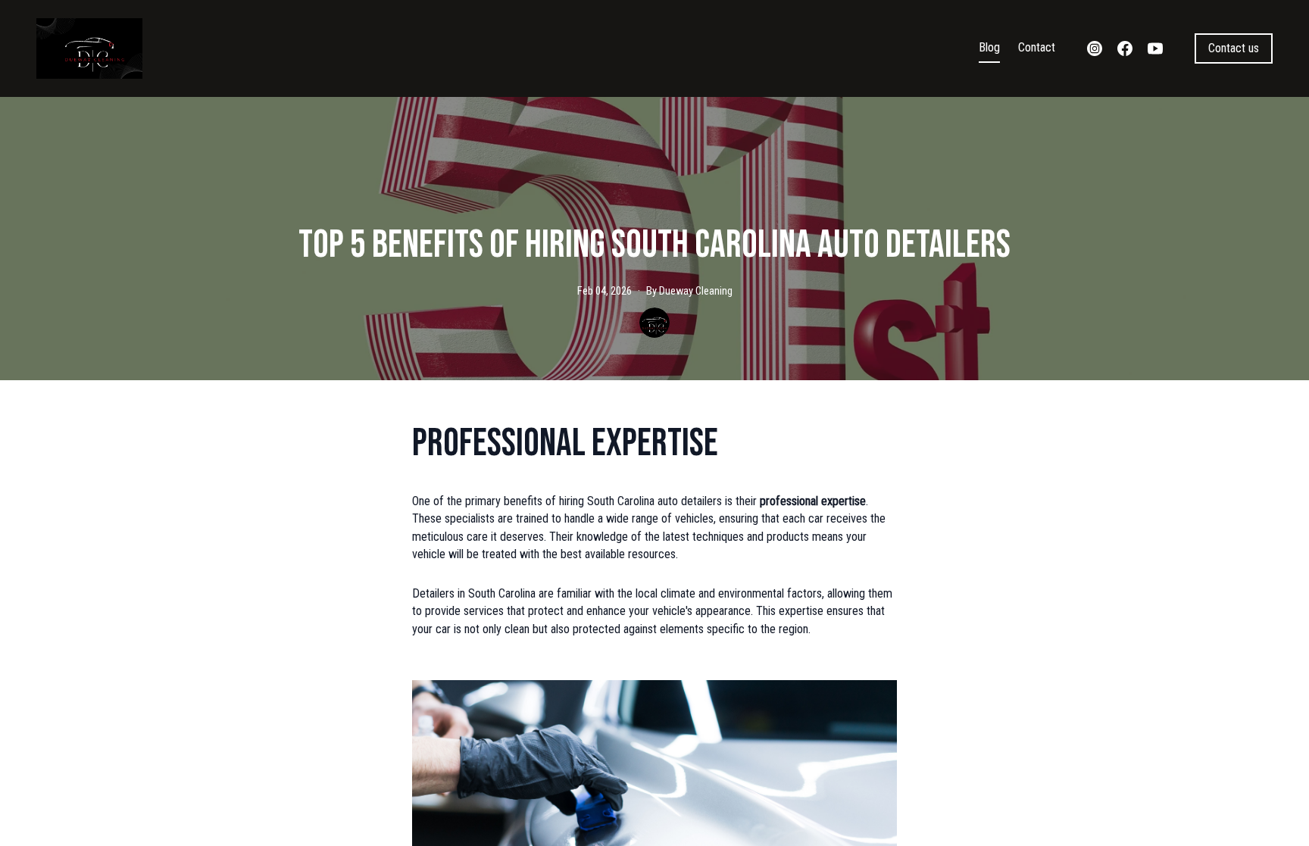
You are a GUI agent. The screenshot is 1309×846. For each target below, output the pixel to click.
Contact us (1233, 48)
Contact (1036, 47)
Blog (989, 47)
